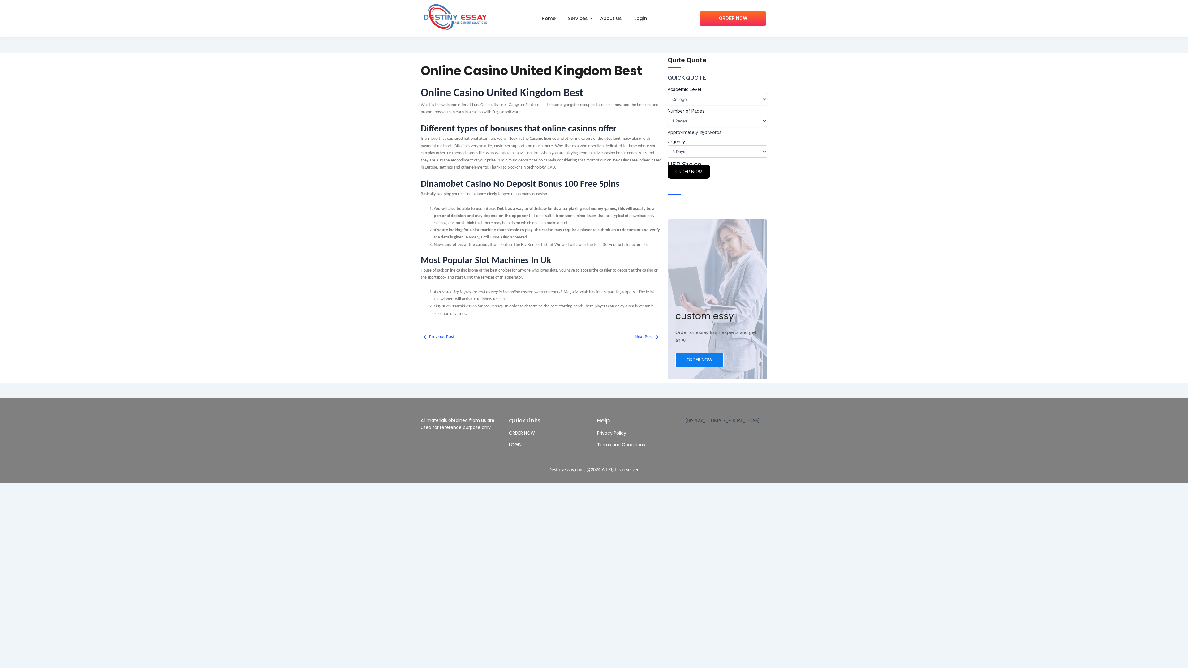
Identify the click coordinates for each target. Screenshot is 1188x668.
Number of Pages (686, 111)
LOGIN (515, 445)
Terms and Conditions (621, 445)
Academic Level (684, 89)
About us (611, 18)
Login (640, 18)
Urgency (676, 141)
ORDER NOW (688, 171)
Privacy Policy (611, 433)
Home (549, 18)
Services (578, 18)
